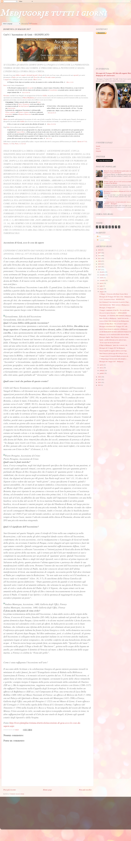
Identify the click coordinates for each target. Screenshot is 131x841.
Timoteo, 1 (6, 144)
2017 (99, 269)
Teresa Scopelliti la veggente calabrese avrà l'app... (113, 351)
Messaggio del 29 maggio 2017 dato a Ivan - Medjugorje (115, 297)
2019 (99, 264)
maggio (102, 291)
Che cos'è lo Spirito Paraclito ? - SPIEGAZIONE (113, 313)
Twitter (98, 149)
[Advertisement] (60, 811)
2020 (99, 261)
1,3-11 (49, 138)
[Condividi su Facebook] (29, 730)
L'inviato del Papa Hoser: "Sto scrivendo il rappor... (113, 324)
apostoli (76, 75)
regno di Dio (20, 132)
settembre (102, 280)
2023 (99, 253)
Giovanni (6, 95)
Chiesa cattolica (10, 112)
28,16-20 (53, 124)
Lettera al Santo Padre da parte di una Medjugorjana (114, 321)
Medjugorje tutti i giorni (53, 13)
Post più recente (9, 789)
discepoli (30, 88)
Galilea (45, 95)
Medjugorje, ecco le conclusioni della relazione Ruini (114, 334)
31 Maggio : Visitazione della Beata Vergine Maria (113, 294)
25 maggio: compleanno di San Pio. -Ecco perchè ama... (114, 310)
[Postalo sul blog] (26, 730)
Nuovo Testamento (23, 104)
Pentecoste (28, 114)
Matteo (5, 119)
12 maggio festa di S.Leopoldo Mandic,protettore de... (114, 356)
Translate (34, 24)
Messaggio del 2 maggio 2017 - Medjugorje (111, 361)
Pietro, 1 (17, 144)
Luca (5, 85)
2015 (99, 379)
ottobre (102, 278)
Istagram (98, 151)
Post (99, 236)
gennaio (102, 373)
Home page (47, 789)
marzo (101, 368)
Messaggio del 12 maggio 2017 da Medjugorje (112, 348)
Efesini (79, 141)
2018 (99, 267)
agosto (102, 283)
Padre (14, 77)
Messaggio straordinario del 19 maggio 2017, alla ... (114, 326)
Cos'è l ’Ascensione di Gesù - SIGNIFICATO (111, 299)
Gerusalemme (53, 90)
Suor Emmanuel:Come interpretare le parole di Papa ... (114, 302)
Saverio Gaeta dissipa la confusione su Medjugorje (113, 329)
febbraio (102, 370)
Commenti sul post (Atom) (17, 794)
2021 (99, 258)
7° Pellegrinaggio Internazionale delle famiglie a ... (113, 359)
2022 (99, 256)
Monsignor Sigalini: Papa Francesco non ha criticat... (114, 337)
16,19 (71, 82)
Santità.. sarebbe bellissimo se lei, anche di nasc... (113, 340)
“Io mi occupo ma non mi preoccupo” (109, 342)
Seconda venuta (50, 77)
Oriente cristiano (23, 112)
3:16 (12, 144)
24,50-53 (27, 92)
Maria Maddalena (28, 98)
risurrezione (11, 108)
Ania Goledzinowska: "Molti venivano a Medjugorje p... (114, 305)
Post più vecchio (85, 789)
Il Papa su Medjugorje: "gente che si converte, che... (113, 345)
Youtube (98, 146)
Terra (35, 77)
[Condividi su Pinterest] (31, 730)
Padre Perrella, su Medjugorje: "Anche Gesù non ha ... (114, 318)
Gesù (40, 75)
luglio (101, 286)
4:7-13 (84, 141)
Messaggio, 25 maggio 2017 (107, 307)
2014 (99, 382)
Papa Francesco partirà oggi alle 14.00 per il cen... (113, 353)
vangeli (23, 75)
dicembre (102, 272)
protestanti (8, 114)
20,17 (54, 112)
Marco (35, 79)
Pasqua (21, 114)
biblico (18, 75)
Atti (8, 127)
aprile (101, 365)
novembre (102, 275)
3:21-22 (23, 144)
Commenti (101, 240)
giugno (102, 289)
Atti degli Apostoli (32, 75)
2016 (99, 377)
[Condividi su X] (27, 730)
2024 (99, 250)
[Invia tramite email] (24, 730)
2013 (99, 385)
